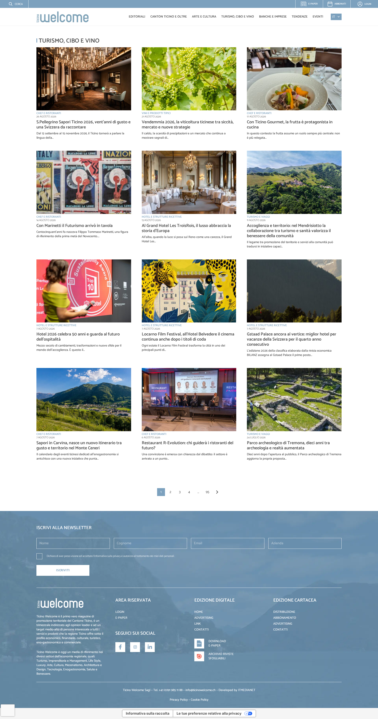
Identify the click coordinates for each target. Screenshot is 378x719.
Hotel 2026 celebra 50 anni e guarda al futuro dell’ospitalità (78, 337)
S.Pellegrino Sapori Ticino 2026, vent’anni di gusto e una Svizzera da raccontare (83, 125)
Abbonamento (284, 618)
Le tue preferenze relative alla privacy (209, 713)
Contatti (201, 629)
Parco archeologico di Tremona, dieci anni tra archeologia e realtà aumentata (288, 445)
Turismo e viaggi (258, 217)
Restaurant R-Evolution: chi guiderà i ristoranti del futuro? (187, 445)
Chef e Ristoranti (48, 113)
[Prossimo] (217, 492)
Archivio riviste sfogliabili (221, 656)
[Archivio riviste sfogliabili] (201, 656)
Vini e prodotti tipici (156, 113)
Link (197, 623)
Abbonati (340, 4)
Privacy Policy (179, 699)
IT (333, 17)
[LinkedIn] (150, 647)
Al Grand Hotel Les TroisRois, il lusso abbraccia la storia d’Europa (186, 228)
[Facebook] (120, 647)
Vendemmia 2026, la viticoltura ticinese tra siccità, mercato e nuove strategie (187, 125)
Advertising (203, 618)
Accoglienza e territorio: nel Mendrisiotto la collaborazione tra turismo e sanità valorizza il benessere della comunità (289, 231)
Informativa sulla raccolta (147, 713)
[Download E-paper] (201, 643)
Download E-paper (217, 643)
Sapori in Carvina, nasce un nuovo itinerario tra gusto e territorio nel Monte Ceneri (79, 445)
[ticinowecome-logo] (62, 16)
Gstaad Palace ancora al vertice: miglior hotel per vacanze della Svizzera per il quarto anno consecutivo (291, 339)
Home (198, 612)
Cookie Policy (199, 699)
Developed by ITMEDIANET (237, 690)
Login (119, 612)
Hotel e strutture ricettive (162, 217)
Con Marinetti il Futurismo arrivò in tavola (74, 225)
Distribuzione (284, 612)
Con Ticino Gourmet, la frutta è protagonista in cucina (290, 125)
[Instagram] (135, 647)
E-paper (311, 5)
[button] (13, 4)
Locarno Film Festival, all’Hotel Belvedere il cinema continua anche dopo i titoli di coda (188, 337)
